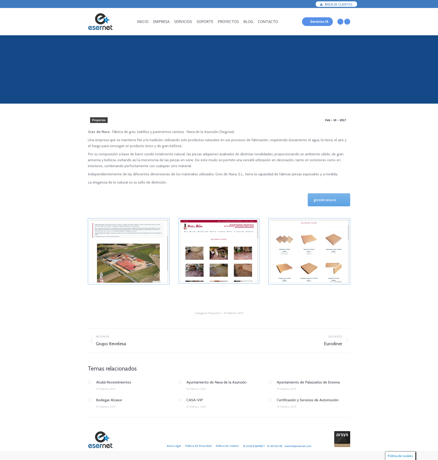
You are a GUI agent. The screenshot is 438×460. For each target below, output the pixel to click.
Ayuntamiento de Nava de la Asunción (216, 382)
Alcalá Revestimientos (113, 382)
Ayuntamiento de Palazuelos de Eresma (308, 382)
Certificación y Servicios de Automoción (308, 400)
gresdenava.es (325, 200)
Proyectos (99, 120)
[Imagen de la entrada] (89, 382)
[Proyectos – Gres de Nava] (128, 251)
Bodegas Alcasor (109, 400)
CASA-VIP (194, 400)
